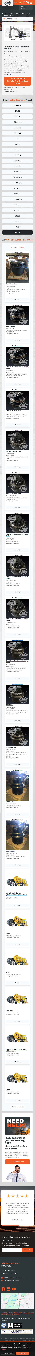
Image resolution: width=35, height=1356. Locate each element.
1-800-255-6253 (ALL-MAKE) (15, 1278)
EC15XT (18, 227)
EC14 (17, 139)
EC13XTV (17, 133)
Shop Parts (4, 1312)
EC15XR (18, 221)
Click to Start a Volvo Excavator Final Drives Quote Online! (18, 81)
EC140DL (17, 183)
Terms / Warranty (29, 1312)
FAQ (12, 1314)
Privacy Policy (6, 1314)
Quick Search (11, 19)
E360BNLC (17, 105)
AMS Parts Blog (18, 1312)
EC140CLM (17, 177)
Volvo (18, 14)
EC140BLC (17, 155)
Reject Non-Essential (8, 1353)
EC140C (17, 166)
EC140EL (17, 188)
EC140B (17, 150)
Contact (16, 1314)
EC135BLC (17, 122)
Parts (11, 14)
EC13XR (18, 128)
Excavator (26, 14)
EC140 (17, 144)
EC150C (17, 205)
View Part (17, 300)
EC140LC (17, 194)
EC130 (17, 111)
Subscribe (27, 1250)
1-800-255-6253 (17, 3)
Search (10, 1312)
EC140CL (17, 172)
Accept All (22, 1353)
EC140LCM (17, 199)
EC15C (17, 216)
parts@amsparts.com (11, 1280)
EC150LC (17, 210)
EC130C (17, 116)
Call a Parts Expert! (18, 1161)
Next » (22, 247)
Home (4, 14)
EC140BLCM (17, 161)
